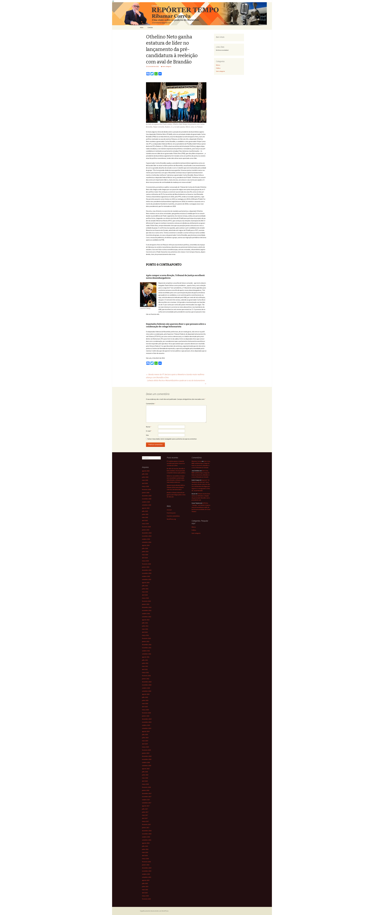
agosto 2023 (145, 582)
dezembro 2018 (146, 756)
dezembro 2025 (146, 496)
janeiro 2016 (145, 865)
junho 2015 (145, 886)
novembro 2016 (146, 834)
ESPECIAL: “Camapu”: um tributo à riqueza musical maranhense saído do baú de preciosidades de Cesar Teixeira (201, 507)
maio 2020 (145, 703)
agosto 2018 (145, 769)
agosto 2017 (145, 806)
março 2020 (145, 710)
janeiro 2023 (145, 604)
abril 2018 (145, 781)
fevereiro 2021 (146, 675)
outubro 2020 (146, 688)
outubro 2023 (146, 576)
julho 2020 (145, 697)
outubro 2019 (146, 725)
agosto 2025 (145, 508)
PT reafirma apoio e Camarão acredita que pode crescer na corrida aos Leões (176, 463)
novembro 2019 (146, 722)
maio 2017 (145, 815)
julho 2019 (145, 734)
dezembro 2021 (146, 644)
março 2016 (145, 858)
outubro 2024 (146, 539)
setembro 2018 (146, 765)
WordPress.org (171, 519)
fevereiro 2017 (146, 824)
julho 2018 (145, 772)
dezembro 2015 (146, 868)
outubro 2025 (146, 502)
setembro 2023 (146, 579)
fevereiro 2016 (146, 862)
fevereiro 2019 (146, 750)
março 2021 (145, 672)
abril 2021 (145, 669)
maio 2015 (145, 889)
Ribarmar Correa (196, 461)
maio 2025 (145, 517)
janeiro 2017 (145, 827)
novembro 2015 (146, 871)
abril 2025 (145, 520)
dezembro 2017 (146, 793)
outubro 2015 (146, 874)
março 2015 (145, 896)
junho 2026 (145, 477)
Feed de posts (171, 513)
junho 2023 (145, 589)
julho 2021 (145, 660)
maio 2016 (145, 852)
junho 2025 (145, 514)
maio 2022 (145, 629)
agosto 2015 (145, 880)
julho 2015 (145, 883)
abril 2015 (145, 893)
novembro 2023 (146, 573)
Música (218, 65)
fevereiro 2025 (146, 527)
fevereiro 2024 (146, 564)
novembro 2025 (146, 499)
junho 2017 (145, 812)
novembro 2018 (146, 759)
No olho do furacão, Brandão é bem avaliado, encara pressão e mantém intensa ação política (176, 471)
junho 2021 (145, 663)
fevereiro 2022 (146, 638)
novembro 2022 (146, 610)
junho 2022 (145, 626)
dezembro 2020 (146, 682)
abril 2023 (145, 595)
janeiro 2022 (145, 641)
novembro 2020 (146, 685)
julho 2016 (145, 846)
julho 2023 (145, 586)
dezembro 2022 (146, 607)
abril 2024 (145, 558)
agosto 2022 (145, 620)
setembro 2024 (146, 542)
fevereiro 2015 (146, 899)
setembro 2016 (146, 840)
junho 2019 (145, 738)
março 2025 (145, 523)
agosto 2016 (145, 843)
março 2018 (145, 784)
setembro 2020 (146, 691)
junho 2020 (145, 700)
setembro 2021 (146, 654)
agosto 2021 (145, 657)
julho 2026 (145, 474)
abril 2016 (145, 855)
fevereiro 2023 (146, 601)
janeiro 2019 (145, 753)
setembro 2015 (146, 877)
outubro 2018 (146, 762)
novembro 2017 (146, 796)
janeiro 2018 (145, 790)
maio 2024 (145, 555)
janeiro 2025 (145, 530)
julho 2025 (145, 511)
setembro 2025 (146, 505)
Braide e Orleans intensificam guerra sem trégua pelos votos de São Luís (176, 495)
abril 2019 (145, 744)
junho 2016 (145, 849)
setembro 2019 (146, 728)
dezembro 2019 (146, 719)
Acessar (169, 510)
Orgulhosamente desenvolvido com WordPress (154, 911)
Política (218, 68)
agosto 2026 (145, 471)
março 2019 (145, 747)
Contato (150, 27)
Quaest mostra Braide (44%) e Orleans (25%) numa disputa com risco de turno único (176, 487)
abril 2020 (145, 706)
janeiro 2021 (145, 679)
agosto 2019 (145, 731)
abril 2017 (145, 818)
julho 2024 (145, 548)
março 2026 (145, 486)
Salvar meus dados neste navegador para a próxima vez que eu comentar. (172, 439)
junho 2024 (145, 551)
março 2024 (145, 561)
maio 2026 (145, 480)
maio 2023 (145, 592)
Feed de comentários (173, 516)
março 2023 (145, 598)
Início (141, 27)
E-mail (149, 431)
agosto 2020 (145, 694)
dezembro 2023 (146, 570)
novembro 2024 (146, 536)
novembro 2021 (146, 648)
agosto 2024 (145, 545)
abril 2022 (145, 632)
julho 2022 (145, 623)
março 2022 (145, 635)
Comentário (150, 404)
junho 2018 (145, 775)
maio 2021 (145, 666)
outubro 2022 (146, 613)
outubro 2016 (146, 837)
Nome (148, 427)
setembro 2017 (146, 803)
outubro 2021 (146, 651)
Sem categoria (166, 66)
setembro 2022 (146, 617)
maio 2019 (145, 741)
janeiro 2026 (145, 492)
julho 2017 (145, 809)
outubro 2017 (146, 800)
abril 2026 (145, 483)
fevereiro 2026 (146, 489)
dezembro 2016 (146, 831)
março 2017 (145, 821)
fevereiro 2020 (146, 713)
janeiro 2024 (145, 567)
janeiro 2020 (145, 716)
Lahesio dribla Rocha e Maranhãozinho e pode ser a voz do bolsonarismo (176, 382)
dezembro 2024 (146, 533)
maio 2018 (145, 778)
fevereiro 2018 (146, 787)
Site (147, 435)
